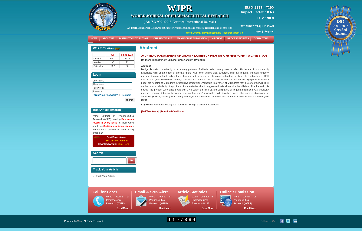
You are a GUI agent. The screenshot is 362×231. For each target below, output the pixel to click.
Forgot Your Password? (105, 95)
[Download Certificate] (172, 111)
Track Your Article (105, 176)
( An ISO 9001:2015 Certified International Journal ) (180, 22)
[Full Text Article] (150, 111)
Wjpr (79, 221)
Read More (123, 208)
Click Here (123, 144)
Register (269, 31)
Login (258, 31)
